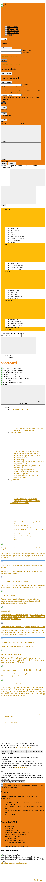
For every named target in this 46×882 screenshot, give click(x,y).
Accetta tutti (35, 751)
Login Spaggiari (18, 93)
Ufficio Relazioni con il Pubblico (17, 832)
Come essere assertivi (21, 458)
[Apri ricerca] (27, 177)
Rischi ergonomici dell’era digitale (26, 476)
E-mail (24, 85)
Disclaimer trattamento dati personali (14, 863)
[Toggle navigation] (18, 195)
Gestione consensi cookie (14, 840)
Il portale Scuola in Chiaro (23, 534)
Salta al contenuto (7, 2)
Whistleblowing (11, 838)
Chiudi (4, 107)
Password (25, 52)
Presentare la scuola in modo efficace (27, 501)
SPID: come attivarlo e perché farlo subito (29, 540)
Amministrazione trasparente (15, 842)
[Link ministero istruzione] (11, 4)
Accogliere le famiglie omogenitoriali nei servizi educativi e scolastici (28, 429)
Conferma (12, 163)
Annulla (4, 163)
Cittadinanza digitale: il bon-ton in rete (27, 456)
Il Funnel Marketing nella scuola (25, 499)
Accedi (4, 39)
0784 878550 (13, 804)
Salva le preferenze (18, 781)
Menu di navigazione (31, 402)
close (3, 205)
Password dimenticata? (9, 56)
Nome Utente (26, 50)
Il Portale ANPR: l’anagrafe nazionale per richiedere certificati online (29, 527)
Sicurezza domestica (21, 478)
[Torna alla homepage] (23, 167)
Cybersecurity (19, 460)
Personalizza (6, 751)
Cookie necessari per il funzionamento (14, 773)
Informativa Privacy (12, 830)
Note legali (9, 828)
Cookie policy (10, 826)
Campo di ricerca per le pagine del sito (14, 333)
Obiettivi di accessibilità (13, 836)
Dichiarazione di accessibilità (15, 834)
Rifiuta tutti (19, 751)
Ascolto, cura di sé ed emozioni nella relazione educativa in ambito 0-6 (27, 453)
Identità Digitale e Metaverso (24, 470)
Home (7, 355)
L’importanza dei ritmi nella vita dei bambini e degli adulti (26, 473)
